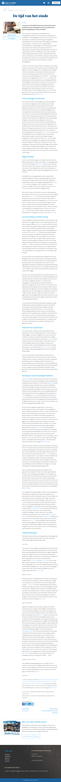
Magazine (36, 736)
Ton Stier (24, 22)
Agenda (7, 759)
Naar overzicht (12, 35)
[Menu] (48, 3)
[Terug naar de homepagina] (15, 3)
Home (5, 10)
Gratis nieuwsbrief (27, 736)
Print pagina (11, 38)
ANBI (18, 771)
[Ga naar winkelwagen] (44, 3)
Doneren (56, 3)
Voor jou (10, 10)
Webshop (7, 756)
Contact (7, 761)
